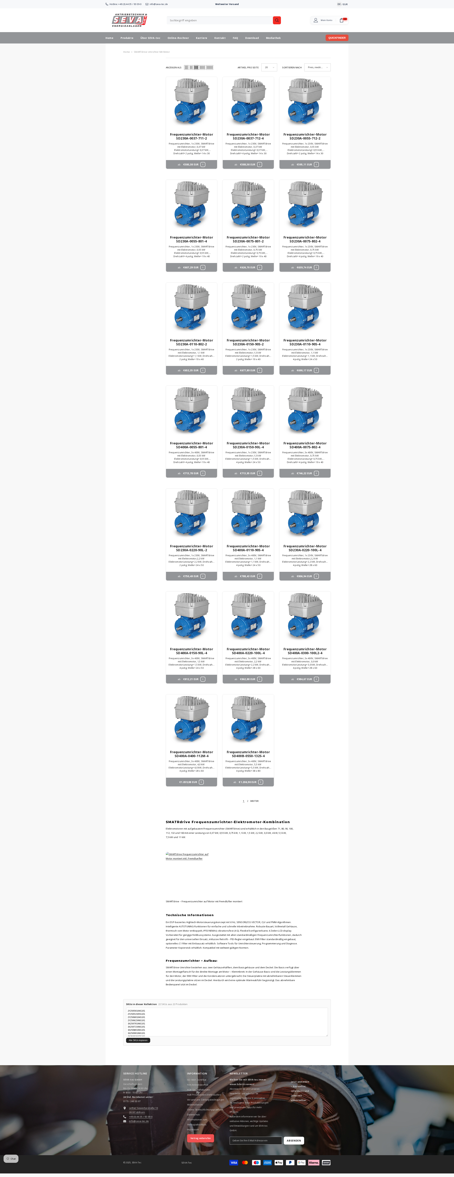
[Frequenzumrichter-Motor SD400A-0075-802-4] (305, 411)
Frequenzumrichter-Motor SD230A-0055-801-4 (191, 239)
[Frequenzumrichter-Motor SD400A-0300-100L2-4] (305, 617)
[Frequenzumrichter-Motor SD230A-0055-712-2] (305, 102)
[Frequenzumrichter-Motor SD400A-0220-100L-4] (248, 617)
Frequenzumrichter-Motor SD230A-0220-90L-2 (191, 548)
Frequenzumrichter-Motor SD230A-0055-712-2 (305, 136)
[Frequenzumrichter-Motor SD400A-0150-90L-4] (191, 617)
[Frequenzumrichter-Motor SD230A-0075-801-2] (248, 205)
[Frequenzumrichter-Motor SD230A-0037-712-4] (248, 102)
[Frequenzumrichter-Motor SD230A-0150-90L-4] (248, 411)
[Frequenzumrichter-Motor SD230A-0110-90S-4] (305, 308)
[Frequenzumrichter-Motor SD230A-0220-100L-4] (305, 514)
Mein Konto (326, 20)
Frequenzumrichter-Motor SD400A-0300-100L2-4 (305, 651)
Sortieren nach (292, 67)
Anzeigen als (173, 67)
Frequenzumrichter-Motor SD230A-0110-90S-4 (305, 342)
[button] (186, 67)
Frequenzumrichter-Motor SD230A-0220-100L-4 (305, 548)
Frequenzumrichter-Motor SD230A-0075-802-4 (305, 239)
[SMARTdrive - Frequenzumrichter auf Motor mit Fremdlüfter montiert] (248, 873)
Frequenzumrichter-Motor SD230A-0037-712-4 (248, 136)
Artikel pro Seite (248, 67)
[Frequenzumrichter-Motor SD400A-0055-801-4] (191, 411)
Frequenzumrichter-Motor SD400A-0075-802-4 (305, 445)
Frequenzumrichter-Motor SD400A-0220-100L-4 (248, 651)
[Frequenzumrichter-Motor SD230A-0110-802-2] (191, 308)
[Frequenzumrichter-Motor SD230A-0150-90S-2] (248, 308)
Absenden (294, 1140)
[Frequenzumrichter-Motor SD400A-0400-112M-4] (191, 720)
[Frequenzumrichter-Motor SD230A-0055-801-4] (191, 205)
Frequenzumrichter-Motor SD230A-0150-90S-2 (248, 342)
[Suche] (224, 20)
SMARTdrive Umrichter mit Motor (152, 51)
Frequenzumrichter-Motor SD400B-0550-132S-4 (248, 754)
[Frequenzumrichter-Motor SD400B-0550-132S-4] (248, 720)
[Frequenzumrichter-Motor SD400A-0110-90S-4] (248, 514)
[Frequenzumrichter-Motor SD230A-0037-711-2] (191, 102)
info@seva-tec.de (159, 4)
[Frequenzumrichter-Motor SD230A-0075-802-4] (305, 205)
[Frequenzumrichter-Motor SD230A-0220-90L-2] (191, 514)
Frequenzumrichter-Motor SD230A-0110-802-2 (191, 342)
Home (126, 51)
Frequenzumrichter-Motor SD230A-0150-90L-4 (248, 445)
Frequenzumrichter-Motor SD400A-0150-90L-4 (191, 651)
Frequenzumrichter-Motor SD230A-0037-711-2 (191, 136)
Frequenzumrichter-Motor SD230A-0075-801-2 (248, 239)
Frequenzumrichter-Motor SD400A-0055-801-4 (191, 445)
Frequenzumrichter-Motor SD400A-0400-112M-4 (191, 754)
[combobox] (220, 20)
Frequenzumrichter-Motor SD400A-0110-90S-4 (248, 548)
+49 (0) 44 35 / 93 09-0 (129, 4)
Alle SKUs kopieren (138, 1040)
